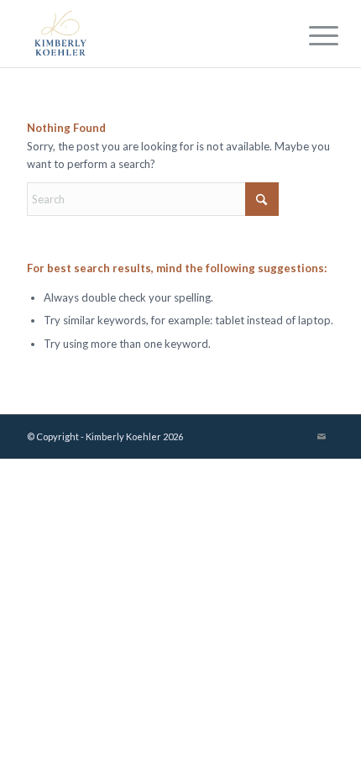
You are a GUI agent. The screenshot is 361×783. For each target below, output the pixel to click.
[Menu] (310, 35)
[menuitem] (310, 35)
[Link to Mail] (321, 436)
